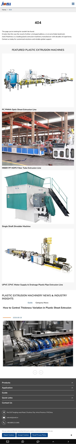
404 (10, 10)
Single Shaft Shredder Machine (16, 226)
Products (6, 382)
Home (4, 10)
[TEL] (22, 441)
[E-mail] (7, 441)
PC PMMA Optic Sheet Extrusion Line (19, 109)
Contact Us (7, 402)
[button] (35, 372)
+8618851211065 (13, 423)
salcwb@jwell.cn (12, 417)
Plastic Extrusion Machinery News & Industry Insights (34, 297)
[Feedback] (38, 441)
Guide (4, 392)
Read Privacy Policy (39, 435)
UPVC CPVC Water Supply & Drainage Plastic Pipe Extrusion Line (32, 284)
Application (7, 387)
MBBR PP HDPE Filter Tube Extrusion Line (21, 168)
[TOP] (53, 441)
